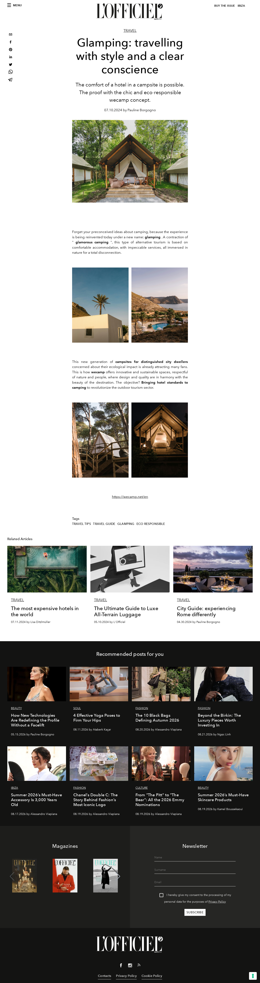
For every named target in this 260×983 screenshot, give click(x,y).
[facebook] (10, 42)
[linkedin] (10, 57)
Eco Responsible (150, 524)
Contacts (104, 976)
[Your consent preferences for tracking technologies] (253, 976)
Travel (130, 30)
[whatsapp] (10, 72)
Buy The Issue (224, 6)
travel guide (104, 524)
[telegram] (10, 80)
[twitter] (10, 65)
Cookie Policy (152, 976)
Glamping (125, 524)
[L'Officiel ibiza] (130, 11)
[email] (10, 35)
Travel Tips (81, 524)
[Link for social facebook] (121, 966)
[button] (118, 876)
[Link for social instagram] (130, 966)
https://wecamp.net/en (130, 497)
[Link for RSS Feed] (139, 966)
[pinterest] (10, 50)
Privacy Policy (217, 901)
